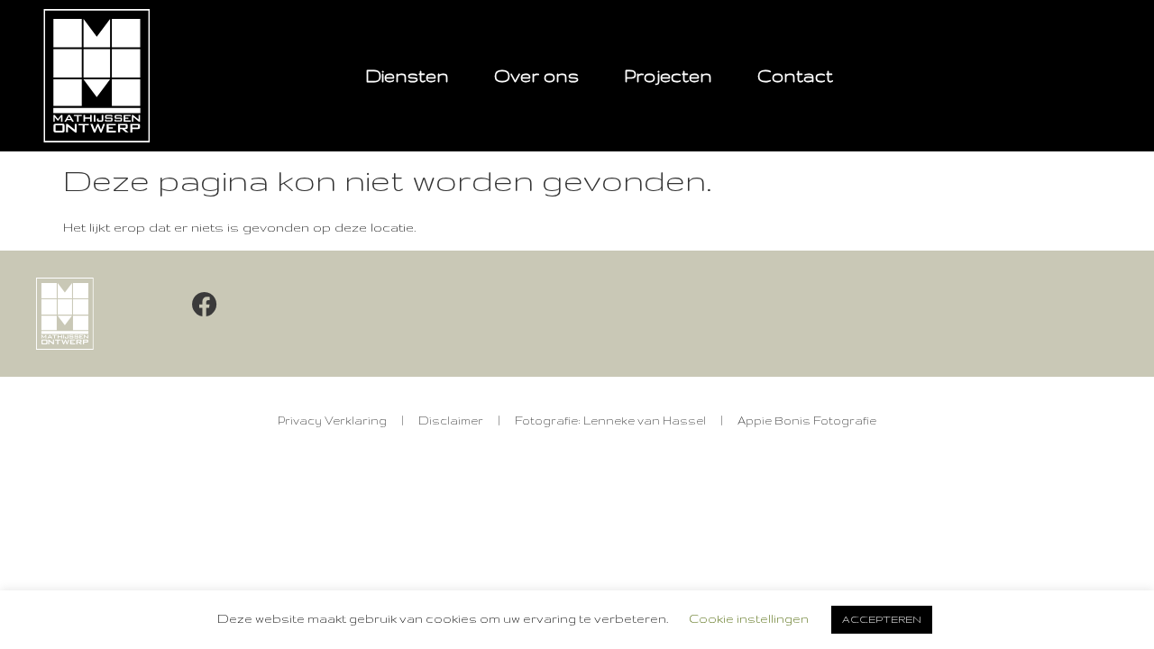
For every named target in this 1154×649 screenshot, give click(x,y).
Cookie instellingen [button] (749, 618)
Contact (795, 76)
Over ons (536, 76)
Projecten (668, 76)
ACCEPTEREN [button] (881, 619)
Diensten (407, 76)
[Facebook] (204, 304)
